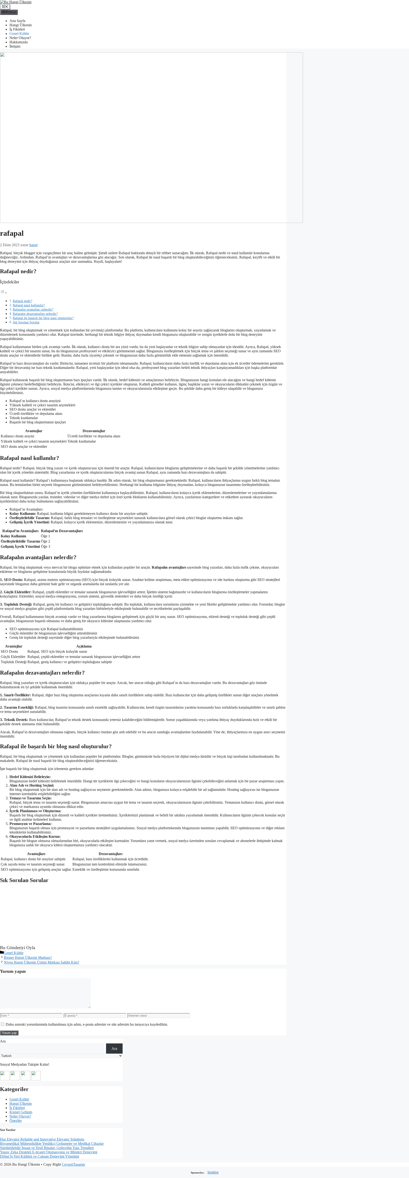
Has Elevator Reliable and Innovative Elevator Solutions (42, 1139)
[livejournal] (25, 1079)
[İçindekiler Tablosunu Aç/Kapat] (3, 293)
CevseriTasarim (73, 1164)
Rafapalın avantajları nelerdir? (33, 309)
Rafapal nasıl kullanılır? (29, 305)
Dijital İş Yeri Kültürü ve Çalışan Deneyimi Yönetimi (39, 1156)
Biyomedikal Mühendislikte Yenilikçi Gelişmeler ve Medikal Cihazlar (52, 1144)
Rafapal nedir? (22, 301)
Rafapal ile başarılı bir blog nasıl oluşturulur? (43, 318)
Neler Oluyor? (20, 38)
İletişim (14, 46)
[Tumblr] (36, 1079)
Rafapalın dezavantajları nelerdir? (35, 314)
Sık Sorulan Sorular (26, 322)
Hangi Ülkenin (20, 25)
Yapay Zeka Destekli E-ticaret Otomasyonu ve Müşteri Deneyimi (48, 1152)
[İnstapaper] (15, 1079)
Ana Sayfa (17, 21)
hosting (213, 1172)
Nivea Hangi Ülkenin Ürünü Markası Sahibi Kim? (41, 962)
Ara (3, 1041)
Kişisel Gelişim (20, 1112)
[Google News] (4, 1079)
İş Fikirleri (17, 29)
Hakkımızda (18, 42)
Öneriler (15, 1121)
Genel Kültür (19, 34)
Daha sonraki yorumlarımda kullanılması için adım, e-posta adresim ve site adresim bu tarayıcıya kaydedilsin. (87, 1024)
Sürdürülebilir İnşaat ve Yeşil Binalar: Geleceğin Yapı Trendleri (47, 1148)
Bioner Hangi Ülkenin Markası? (28, 958)
